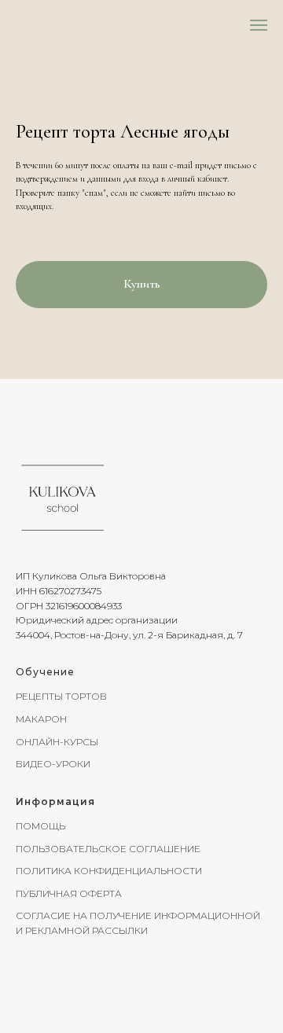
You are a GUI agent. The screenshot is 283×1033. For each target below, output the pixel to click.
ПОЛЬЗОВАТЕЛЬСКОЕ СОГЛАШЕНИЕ (108, 849)
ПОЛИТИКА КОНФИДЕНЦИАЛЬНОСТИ (109, 871)
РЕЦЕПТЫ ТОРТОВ (61, 696)
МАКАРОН (41, 719)
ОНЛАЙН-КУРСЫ (57, 742)
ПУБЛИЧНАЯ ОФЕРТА (69, 893)
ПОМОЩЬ (40, 826)
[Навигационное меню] (258, 25)
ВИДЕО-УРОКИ (53, 764)
